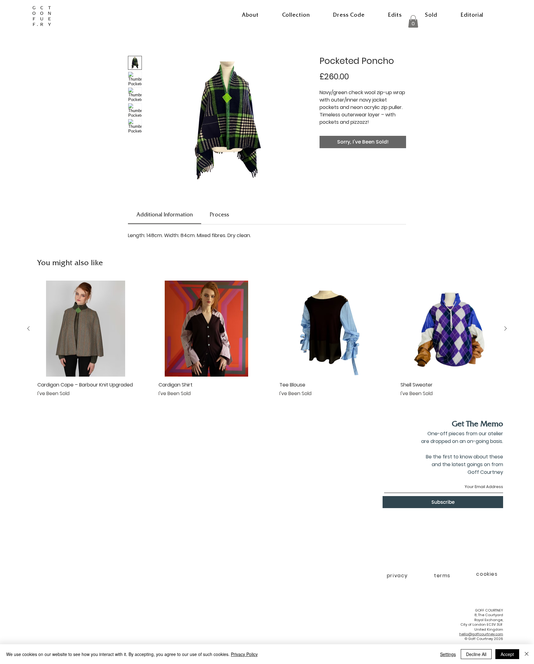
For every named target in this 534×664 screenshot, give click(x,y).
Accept (507, 654)
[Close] (526, 654)
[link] (164, 215)
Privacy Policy (244, 654)
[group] (267, 342)
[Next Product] (505, 328)
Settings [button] (448, 654)
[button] (296, 15)
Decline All (476, 654)
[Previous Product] (28, 328)
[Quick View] (85, 329)
